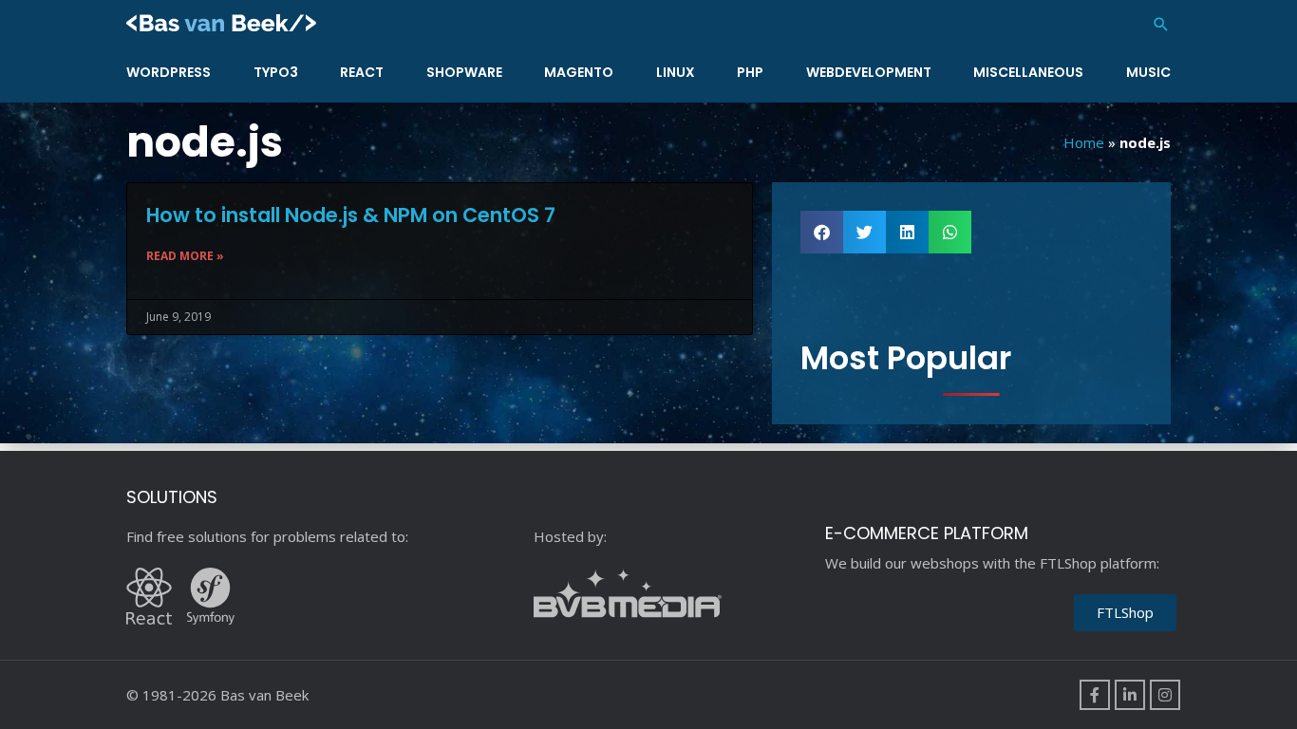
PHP (750, 72)
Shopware (464, 72)
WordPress (168, 72)
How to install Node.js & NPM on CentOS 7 (350, 215)
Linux (675, 72)
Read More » (185, 256)
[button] (1161, 24)
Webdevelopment (868, 72)
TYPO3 (276, 72)
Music (1148, 72)
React (362, 72)
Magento (578, 72)
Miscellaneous (1028, 72)
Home (1083, 142)
